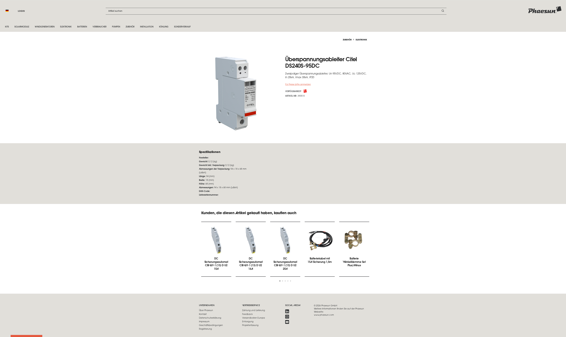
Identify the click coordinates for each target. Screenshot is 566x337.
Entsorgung (247, 322)
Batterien (82, 27)
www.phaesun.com (324, 315)
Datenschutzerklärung (210, 318)
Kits (7, 27)
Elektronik (66, 27)
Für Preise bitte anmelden (298, 84)
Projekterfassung (250, 325)
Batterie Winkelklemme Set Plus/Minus (354, 262)
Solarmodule (21, 27)
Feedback (247, 314)
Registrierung (205, 329)
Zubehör (130, 27)
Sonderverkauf (182, 27)
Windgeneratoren (45, 27)
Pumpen (116, 27)
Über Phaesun (206, 310)
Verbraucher (99, 27)
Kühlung (163, 27)
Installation (146, 27)
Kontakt (203, 314)
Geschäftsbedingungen (211, 325)
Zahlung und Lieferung (253, 310)
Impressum (204, 322)
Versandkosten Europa (253, 318)
